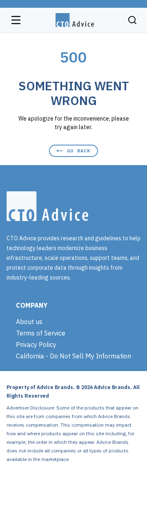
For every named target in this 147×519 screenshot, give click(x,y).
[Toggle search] (132, 20)
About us (29, 321)
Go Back (78, 151)
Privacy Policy (36, 344)
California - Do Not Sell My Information (73, 356)
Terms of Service (40, 333)
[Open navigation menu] (16, 20)
